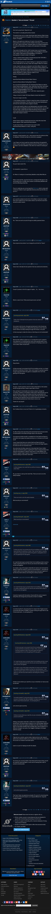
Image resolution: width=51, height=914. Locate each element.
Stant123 (6, 295)
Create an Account (44, 888)
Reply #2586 (15, 360)
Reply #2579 (15, 196)
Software (3, 882)
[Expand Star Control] (28, 858)
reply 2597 (28, 786)
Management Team (32, 888)
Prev (31, 25)
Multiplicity (3, 893)
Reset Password (44, 891)
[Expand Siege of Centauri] (28, 852)
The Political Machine (18, 893)
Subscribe (34, 905)
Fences (2, 889)
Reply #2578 (15, 161)
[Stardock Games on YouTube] (37, 872)
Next (45, 25)
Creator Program (31, 895)
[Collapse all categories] (49, 838)
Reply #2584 (15, 310)
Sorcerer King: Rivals (18, 898)
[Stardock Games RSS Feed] (43, 874)
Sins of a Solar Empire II (18, 889)
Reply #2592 (15, 511)
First (29, 25)
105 (41, 25)
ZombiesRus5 (6, 696)
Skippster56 (6, 204)
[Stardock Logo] (7, 1)
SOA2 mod (35, 188)
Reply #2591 (15, 488)
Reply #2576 (15, 27)
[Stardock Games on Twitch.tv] (39, 872)
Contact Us (30, 897)
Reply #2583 (15, 286)
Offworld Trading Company (19, 895)
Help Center (43, 884)
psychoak (6, 169)
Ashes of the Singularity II (19, 884)
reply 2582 (26, 315)
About (29, 884)
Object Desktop (4, 884)
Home (3, 16)
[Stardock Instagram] (41, 872)
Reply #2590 (15, 459)
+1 (6, 42)
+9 (6, 504)
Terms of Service (24, 911)
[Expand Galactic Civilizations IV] (28, 845)
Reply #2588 (15, 406)
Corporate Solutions (5, 886)
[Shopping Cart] (48, 1)
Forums (29, 898)
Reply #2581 (15, 240)
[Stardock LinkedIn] (40, 874)
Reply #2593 (15, 540)
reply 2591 (26, 516)
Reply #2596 (15, 629)
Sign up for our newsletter (8, 905)
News (29, 891)
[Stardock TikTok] (38, 874)
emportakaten (6, 141)
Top (48, 27)
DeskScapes (3, 891)
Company (30, 882)
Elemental (16, 886)
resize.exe (15, 524)
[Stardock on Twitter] (32, 872)
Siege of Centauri (17, 897)
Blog (29, 886)
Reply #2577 (15, 132)
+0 (6, 213)
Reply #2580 (15, 217)
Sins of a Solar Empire (18, 16)
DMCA (30, 911)
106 (43, 25)
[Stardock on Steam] (44, 872)
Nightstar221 (6, 35)
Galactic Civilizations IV (18, 888)
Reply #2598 (15, 734)
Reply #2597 (15, 688)
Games (15, 882)
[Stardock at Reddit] (33, 874)
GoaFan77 (6, 585)
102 (34, 25)
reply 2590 (24, 493)
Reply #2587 (15, 384)
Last (48, 25)
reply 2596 (26, 711)
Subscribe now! (13, 875)
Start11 (2, 888)
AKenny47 (6, 496)
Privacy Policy (17, 911)
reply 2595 (26, 693)
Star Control (16, 891)
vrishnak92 (6, 614)
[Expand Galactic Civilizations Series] (28, 847)
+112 (6, 476)
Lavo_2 (6, 467)
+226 (6, 174)
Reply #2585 (15, 337)
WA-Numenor (6, 248)
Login (16, 8)
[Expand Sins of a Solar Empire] (28, 854)
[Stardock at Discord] (35, 874)
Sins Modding (26, 16)
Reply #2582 (15, 264)
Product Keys (43, 889)
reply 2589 (28, 464)
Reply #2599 (15, 758)
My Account (43, 886)
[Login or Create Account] (46, 1)
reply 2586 (28, 545)
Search (12, 8)
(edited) (40, 240)
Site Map (34, 911)
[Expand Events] (28, 861)
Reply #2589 (15, 429)
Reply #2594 (15, 577)
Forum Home (6, 8)
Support (43, 882)
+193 (6, 303)
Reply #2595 (15, 606)
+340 (6, 704)
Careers (29, 889)
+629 (6, 594)
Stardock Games (9, 16)
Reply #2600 (15, 780)
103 (36, 25)
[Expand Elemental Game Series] (28, 843)
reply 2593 (28, 582)
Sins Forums (35, 27)
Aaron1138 (6, 392)
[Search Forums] (49, 1)
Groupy (2, 895)
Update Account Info (45, 893)
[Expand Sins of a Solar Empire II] (28, 856)
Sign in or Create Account (21, 829)
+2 (6, 622)
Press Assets (30, 893)
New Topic (44, 6)
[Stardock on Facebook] (34, 872)
